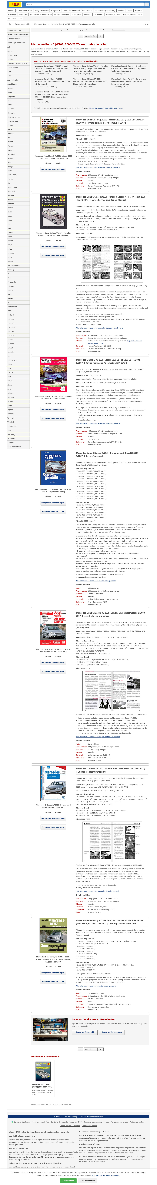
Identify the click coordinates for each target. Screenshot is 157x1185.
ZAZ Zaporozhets (14, 447)
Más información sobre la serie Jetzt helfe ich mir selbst (98, 736)
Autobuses (23, 14)
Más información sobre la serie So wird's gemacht (96, 581)
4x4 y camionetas (42, 10)
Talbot (9, 405)
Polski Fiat (11, 335)
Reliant (10, 348)
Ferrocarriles (77, 14)
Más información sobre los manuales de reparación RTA (98, 167)
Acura (9, 51)
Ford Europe (12, 187)
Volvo (9, 430)
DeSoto (10, 158)
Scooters (120, 10)
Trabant (10, 414)
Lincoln (10, 240)
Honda (10, 199)
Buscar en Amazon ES (85, 1032)
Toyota (10, 409)
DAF (9, 137)
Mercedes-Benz (40, 24)
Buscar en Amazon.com (112, 1032)
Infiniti (10, 207)
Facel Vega (11, 174)
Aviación (87, 14)
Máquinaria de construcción (41, 14)
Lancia (10, 232)
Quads (129, 10)
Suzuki (10, 401)
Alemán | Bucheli (128, 82)
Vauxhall (10, 422)
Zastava (10, 442)
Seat (9, 376)
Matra (9, 257)
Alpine (10, 59)
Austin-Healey (13, 80)
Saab (9, 368)
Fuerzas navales (129, 14)
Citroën (10, 125)
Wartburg (11, 434)
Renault (10, 352)
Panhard (10, 319)
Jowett (9, 220)
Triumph (10, 418)
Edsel (9, 170)
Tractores (138, 10)
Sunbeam (11, 397)
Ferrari (10, 179)
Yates (140, 14)
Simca (9, 381)
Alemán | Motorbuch (90, 82)
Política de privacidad (119, 1122)
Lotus (9, 249)
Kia (8, 224)
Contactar (55, 1122)
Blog (47, 1122)
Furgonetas (55, 10)
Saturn (10, 372)
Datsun (10, 150)
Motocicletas (87, 10)
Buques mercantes (113, 14)
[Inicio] (10, 23)
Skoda (9, 385)
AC (8, 47)
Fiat (8, 183)
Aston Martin (12, 67)
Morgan (10, 286)
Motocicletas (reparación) (105, 10)
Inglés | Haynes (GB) (90, 70)
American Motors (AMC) (17, 63)
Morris (10, 290)
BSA (9, 100)
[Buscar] (146, 4)
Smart (9, 389)
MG (8, 273)
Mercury (10, 269)
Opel (9, 311)
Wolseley (11, 438)
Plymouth (11, 327)
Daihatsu (10, 142)
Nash (9, 294)
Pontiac (10, 339)
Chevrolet (11, 113)
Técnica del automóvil (71, 10)
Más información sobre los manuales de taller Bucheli (97, 891)
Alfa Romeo (12, 55)
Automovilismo (13, 38)
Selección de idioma (22, 1122)
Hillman (10, 195)
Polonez (10, 331)
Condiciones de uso (89, 1125)
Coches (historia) (14, 30)
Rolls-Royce (12, 360)
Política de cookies (137, 1122)
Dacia (9, 129)
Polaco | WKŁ (52, 97)
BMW (9, 92)
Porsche (10, 343)
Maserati (10, 253)
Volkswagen (12, 426)
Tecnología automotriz (16, 42)
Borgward (11, 96)
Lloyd (9, 245)
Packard (10, 315)
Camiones (12, 14)
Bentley (10, 88)
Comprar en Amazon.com (53, 255)
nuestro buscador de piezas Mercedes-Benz (105, 108)
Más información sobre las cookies (105, 1175)
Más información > (118, 30)
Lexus (9, 236)
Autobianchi (12, 84)
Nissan (10, 298)
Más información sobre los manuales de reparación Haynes (99, 328)
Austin (10, 76)
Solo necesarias (88, 1180)
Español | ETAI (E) (52, 70)
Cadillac (10, 109)
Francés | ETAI (128, 70)
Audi (9, 72)
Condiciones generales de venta (96, 1122)
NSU (9, 302)
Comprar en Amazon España (53, 169)
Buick (9, 105)
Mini (9, 278)
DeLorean (11, 154)
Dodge (10, 166)
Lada (9, 228)
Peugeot (10, 323)
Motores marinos (15, 18)
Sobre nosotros (38, 1122)
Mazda (10, 261)
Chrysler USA (12, 121)
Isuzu (9, 212)
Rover (9, 364)
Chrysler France (13, 117)
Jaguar (10, 216)
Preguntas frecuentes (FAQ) (71, 1122)
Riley (9, 356)
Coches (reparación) (24, 10)
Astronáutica (98, 14)
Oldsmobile (12, 306)
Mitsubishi (11, 282)
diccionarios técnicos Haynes (20, 1157)
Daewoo (10, 133)
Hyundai (10, 203)
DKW (9, 162)
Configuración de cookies (70, 1125)
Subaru (10, 393)
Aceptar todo (68, 1180)
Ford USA (11, 191)
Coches (11, 10)
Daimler (10, 146)
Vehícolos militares (61, 14)
